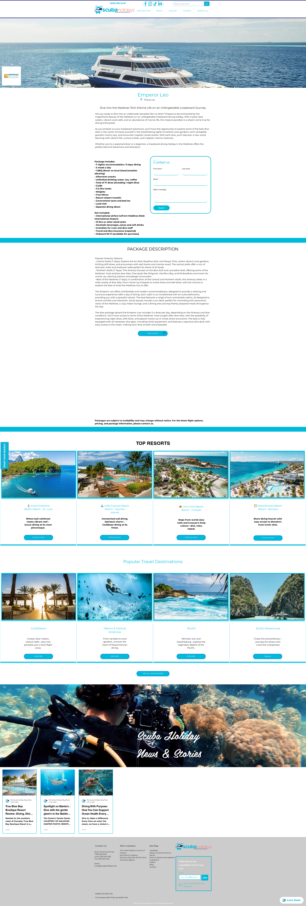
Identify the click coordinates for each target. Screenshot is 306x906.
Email (156, 179)
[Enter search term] (206, 4)
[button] (38, 537)
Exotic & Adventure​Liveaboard (162, 857)
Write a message (159, 189)
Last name (186, 169)
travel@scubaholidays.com (105, 866)
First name (158, 169)
